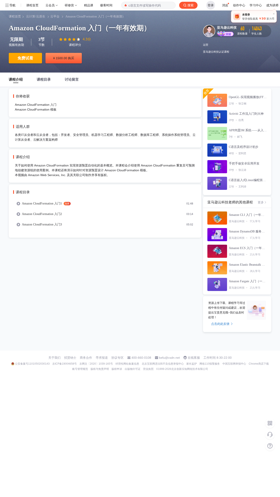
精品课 (88, 5)
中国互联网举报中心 (234, 363)
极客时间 (106, 5)
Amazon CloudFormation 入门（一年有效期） (95, 16)
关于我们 (54, 357)
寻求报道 (102, 357)
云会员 (50, 5)
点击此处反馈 (220, 324)
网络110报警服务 (210, 363)
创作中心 (239, 5)
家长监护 (191, 363)
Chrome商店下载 (259, 363)
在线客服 (194, 357)
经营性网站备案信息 (127, 363)
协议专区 (117, 357)
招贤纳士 (70, 357)
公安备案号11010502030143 (32, 363)
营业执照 (148, 369)
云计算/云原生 (35, 16)
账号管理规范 (80, 369)
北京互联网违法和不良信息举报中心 (163, 363)
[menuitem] (105, 203)
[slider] (70, 39)
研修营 (69, 5)
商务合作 (86, 357)
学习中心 (256, 5)
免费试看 (25, 58)
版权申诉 (117, 369)
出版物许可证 (132, 369)
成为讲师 (272, 5)
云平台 (55, 16)
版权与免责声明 (100, 369)
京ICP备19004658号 (64, 363)
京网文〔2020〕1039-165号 (96, 363)
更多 (261, 202)
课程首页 (32, 5)
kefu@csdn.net (169, 357)
